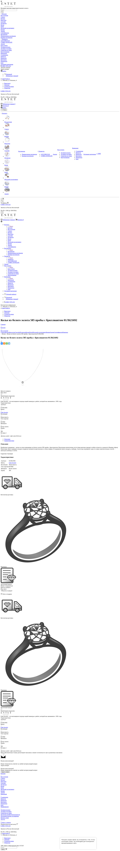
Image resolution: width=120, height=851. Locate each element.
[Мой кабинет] (1, 221)
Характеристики (9, 440)
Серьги (3, 332)
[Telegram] (9, 343)
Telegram (6, 85)
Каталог (10, 228)
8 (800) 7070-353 (6, 66)
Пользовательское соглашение (10, 816)
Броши (48, 332)
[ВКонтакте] (2, 343)
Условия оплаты (5, 810)
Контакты (4, 802)
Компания (11, 280)
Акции (52, 332)
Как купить (11, 269)
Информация (5, 806)
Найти (3, 849)
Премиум (10, 259)
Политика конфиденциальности (10, 814)
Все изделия (4, 777)
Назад (11, 226)
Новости (3, 799)
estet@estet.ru (6, 79)
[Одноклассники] (4, 343)
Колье (27, 332)
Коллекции (11, 251)
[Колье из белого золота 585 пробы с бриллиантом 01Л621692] (23, 389)
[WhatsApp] (7, 343)
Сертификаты (58, 332)
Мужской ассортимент (39, 332)
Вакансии (4, 800)
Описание (7, 439)
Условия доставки (6, 811)
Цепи (31, 332)
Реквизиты (4, 803)
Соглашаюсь (66, 846)
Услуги (3, 819)
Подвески (23, 332)
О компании (4, 797)
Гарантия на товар (6, 813)
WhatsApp (7, 88)
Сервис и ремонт (6, 822)
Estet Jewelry (4, 412)
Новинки (65, 332)
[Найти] (2, 12)
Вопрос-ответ (5, 818)
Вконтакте (7, 83)
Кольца (7, 332)
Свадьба (17, 332)
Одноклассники (9, 86)
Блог (2, 805)
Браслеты (12, 332)
